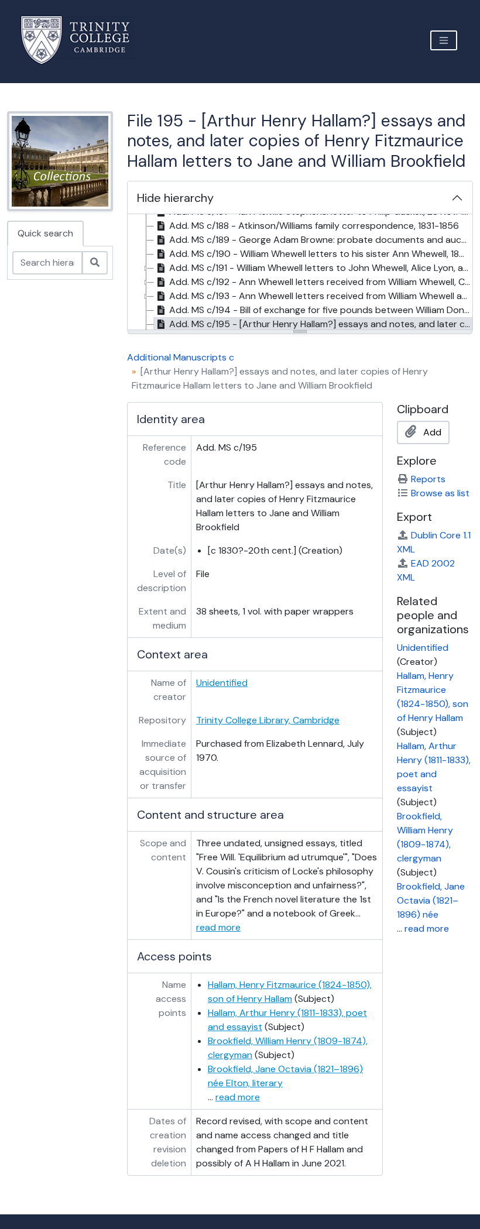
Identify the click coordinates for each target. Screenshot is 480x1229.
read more (218, 927)
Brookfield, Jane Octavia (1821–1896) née (431, 900)
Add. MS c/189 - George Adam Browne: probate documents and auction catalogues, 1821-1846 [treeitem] (320, 240)
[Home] (82, 40)
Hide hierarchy (175, 197)
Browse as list (440, 493)
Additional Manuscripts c (180, 357)
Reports (428, 479)
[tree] (300, 272)
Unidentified (222, 683)
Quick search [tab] (45, 233)
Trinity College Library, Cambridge (268, 720)
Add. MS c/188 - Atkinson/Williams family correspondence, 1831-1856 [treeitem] (314, 225)
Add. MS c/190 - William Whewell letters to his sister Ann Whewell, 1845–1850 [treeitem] (320, 254)
